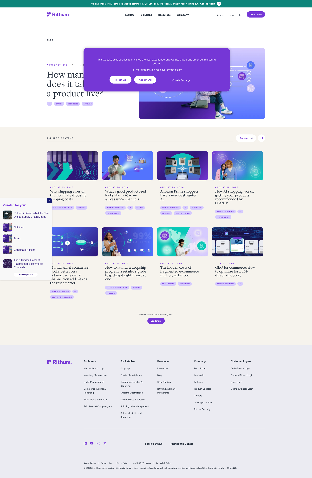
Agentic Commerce (115, 208)
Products (129, 14)
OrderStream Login (240, 368)
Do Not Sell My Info (163, 463)
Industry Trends (183, 213)
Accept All (145, 79)
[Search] (261, 138)
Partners (198, 382)
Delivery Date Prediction (132, 399)
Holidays (166, 213)
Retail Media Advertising (97, 399)
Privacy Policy (122, 463)
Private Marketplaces (131, 375)
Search (240, 14)
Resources (164, 14)
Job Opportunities (203, 402)
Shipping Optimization (131, 392)
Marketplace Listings (94, 368)
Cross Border (168, 284)
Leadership (199, 375)
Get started (256, 14)
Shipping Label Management (134, 406)
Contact (220, 15)
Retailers (88, 104)
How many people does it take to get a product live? (81, 83)
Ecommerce (73, 104)
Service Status (153, 443)
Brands (59, 104)
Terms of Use (106, 463)
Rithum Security (202, 409)
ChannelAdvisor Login (242, 388)
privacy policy (174, 69)
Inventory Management (95, 375)
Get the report (207, 3)
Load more (156, 321)
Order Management (94, 382)
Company (183, 14)
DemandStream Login (242, 375)
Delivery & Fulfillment (62, 208)
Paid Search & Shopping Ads (98, 406)
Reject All (121, 79)
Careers (198, 395)
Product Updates (202, 388)
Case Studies (164, 382)
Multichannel (113, 213)
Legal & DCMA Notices (142, 463)
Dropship (81, 208)
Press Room (200, 368)
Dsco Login (236, 382)
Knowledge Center (181, 443)
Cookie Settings (90, 463)
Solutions (146, 14)
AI (49, 104)
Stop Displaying (26, 274)
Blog (159, 375)
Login (231, 15)
